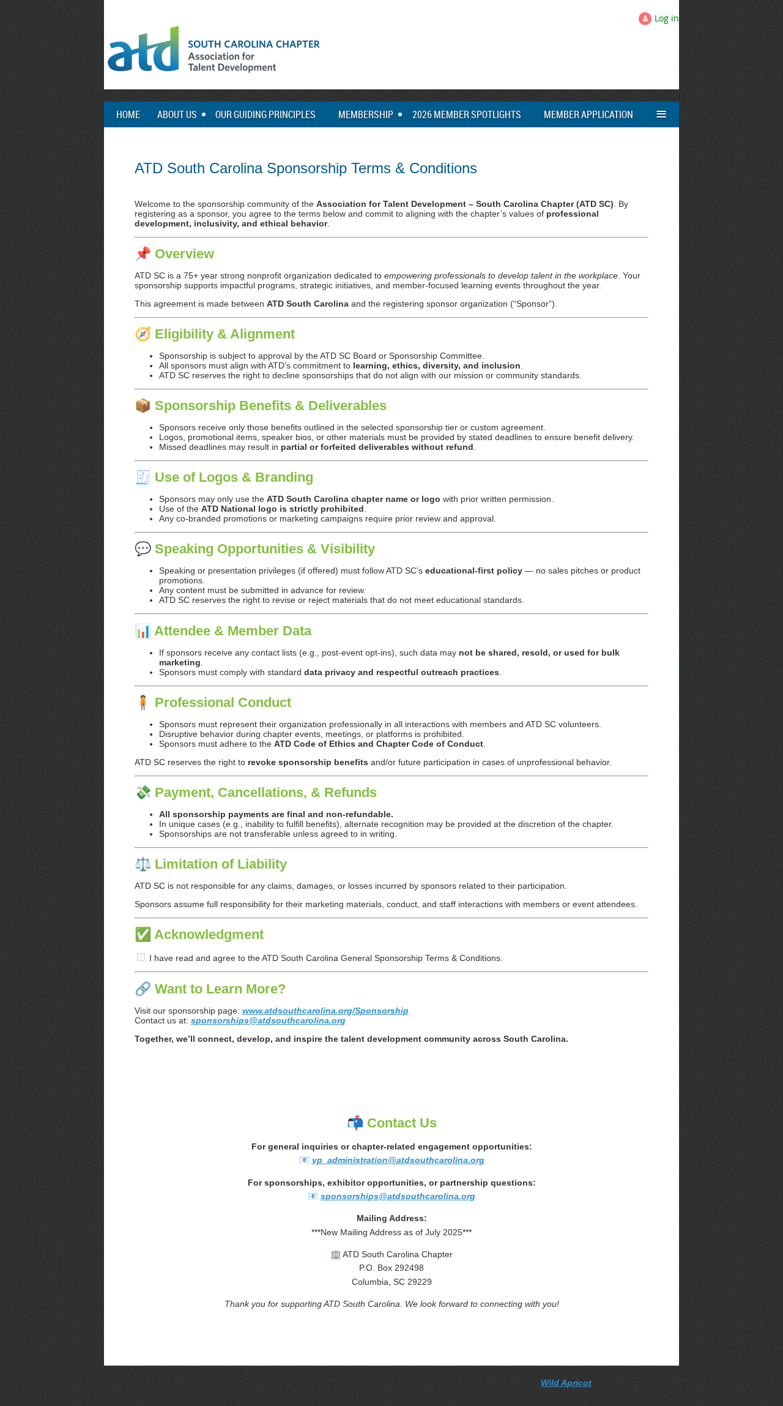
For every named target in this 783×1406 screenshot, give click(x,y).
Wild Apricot (566, 1383)
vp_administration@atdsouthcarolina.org (398, 1160)
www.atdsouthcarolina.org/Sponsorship (325, 1010)
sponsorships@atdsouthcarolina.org (268, 1020)
